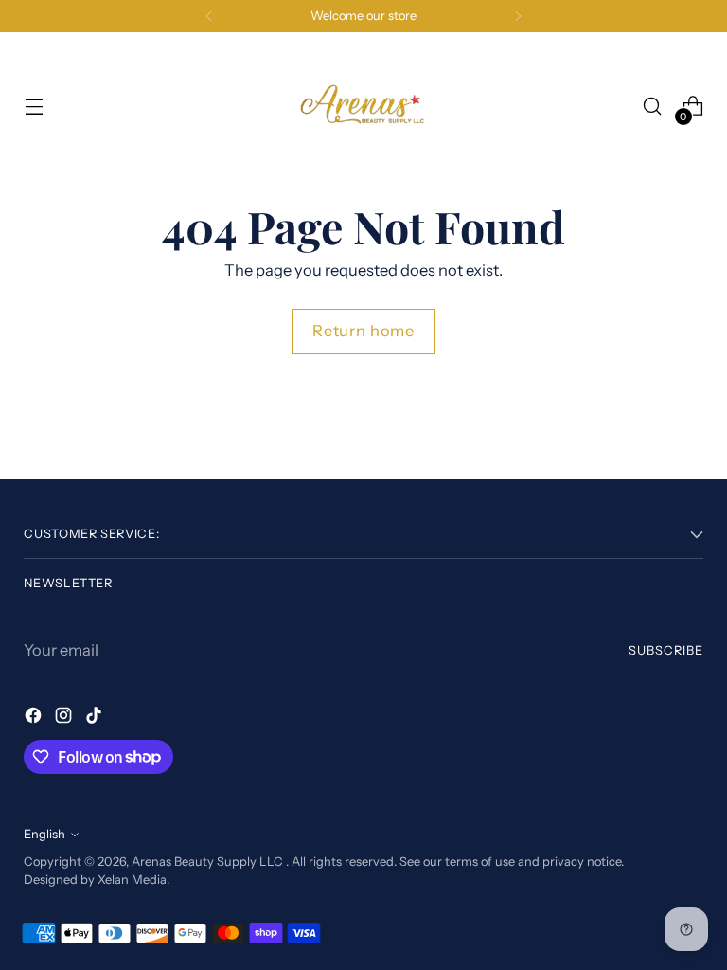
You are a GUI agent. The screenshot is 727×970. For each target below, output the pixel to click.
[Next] (518, 16)
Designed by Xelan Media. (96, 879)
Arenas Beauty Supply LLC (209, 861)
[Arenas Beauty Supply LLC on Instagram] (65, 718)
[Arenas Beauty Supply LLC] (363, 106)
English (44, 834)
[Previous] (209, 16)
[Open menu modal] (33, 106)
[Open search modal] (652, 106)
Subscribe (666, 650)
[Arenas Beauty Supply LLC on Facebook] (35, 718)
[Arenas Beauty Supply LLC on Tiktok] (95, 718)
